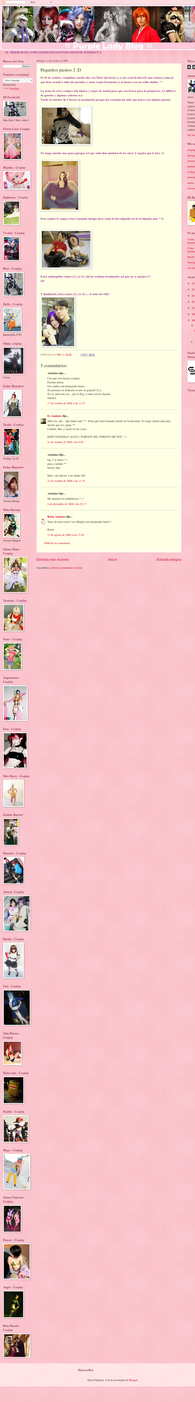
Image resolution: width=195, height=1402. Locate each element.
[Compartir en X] (87, 354)
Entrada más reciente (53, 559)
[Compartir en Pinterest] (93, 354)
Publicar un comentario (57, 543)
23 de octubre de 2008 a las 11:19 (66, 481)
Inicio (112, 559)
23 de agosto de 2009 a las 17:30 (65, 535)
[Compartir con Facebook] (90, 354)
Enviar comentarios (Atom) (67, 567)
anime (190, 183)
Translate (14, 88)
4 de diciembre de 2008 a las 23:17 (66, 504)
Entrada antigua (169, 559)
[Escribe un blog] (84, 354)
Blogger (133, 1380)
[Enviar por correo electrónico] (81, 354)
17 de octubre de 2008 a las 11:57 (66, 403)
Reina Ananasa (56, 516)
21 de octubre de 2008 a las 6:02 (65, 442)
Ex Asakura (54, 416)
